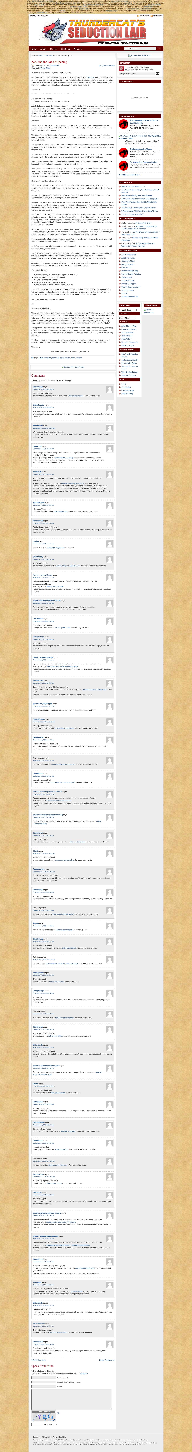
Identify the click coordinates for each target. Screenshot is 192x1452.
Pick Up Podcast (127, 333)
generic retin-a (84, 9)
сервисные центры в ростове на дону (61, 1222)
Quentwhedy (38, 557)
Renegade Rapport (128, 284)
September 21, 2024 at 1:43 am (43, 474)
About (43, 48)
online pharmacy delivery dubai (95, 690)
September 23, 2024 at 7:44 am (43, 926)
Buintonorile (38, 426)
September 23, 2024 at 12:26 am (44, 871)
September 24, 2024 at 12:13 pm (44, 1176)
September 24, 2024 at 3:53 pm (43, 1215)
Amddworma (38, 681)
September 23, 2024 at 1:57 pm (43, 975)
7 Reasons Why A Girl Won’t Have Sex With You (139, 211)
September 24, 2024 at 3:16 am (43, 1104)
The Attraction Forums (129, 372)
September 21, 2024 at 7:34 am (43, 523)
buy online (128, 3)
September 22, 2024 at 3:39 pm (43, 817)
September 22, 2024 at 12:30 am (44, 722)
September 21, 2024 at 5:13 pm (43, 660)
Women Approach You (129, 297)
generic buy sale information (43, 1)
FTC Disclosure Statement (88, 1444)
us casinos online (61, 1150)
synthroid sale (42, 13)
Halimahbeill (38, 521)
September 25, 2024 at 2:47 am (43, 1326)
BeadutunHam (39, 737)
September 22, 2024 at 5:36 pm (43, 835)
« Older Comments (38, 1360)
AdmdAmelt (38, 1259)
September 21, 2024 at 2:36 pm (43, 603)
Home (33, 48)
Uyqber (36, 541)
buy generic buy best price (93, 5)
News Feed (144, 16)
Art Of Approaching (128, 255)
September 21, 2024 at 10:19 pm (44, 706)
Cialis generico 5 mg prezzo (63, 914)
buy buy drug (39, 5)
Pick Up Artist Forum (129, 363)
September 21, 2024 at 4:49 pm (43, 639)
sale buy (62, 11)
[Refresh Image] (58, 1413)
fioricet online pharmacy (64, 458)
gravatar (83, 1374)
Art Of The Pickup (128, 258)
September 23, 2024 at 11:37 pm (44, 1086)
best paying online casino (64, 728)
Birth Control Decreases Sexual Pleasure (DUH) (139, 199)
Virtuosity (124, 293)
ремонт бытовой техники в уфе (46, 1066)
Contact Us (36, 1437)
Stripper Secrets (127, 290)
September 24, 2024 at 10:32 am (44, 1161)
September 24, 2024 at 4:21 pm (43, 1238)
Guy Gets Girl (126, 268)
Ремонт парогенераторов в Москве (47, 792)
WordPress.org (127, 394)
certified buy (148, 7)
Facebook (65, 48)
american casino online (59, 1333)
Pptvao (36, 923)
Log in (123, 384)
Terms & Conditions (59, 1437)
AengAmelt (37, 446)
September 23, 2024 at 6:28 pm (43, 1014)
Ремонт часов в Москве (43, 575)
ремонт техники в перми (43, 657)
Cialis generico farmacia (57, 1165)
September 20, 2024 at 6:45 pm (43, 389)
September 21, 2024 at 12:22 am (44, 428)
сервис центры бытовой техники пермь (62, 666)
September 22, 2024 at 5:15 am (43, 776)
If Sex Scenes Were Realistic (132, 214)
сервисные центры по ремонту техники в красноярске (68, 1245)
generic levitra (77, 1291)
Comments (157, 16)
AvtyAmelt (37, 1282)
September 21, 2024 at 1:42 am (43, 448)
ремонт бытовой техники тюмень (47, 601)
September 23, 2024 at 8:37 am (43, 941)
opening (79, 358)
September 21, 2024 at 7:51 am (43, 544)
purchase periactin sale (64, 930)
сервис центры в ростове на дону (47, 1213)
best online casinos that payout (63, 783)
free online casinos (76, 396)
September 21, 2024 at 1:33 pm (43, 577)
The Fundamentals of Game (141, 149)
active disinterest (45, 358)
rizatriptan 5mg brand (56, 548)
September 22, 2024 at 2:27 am (43, 740)
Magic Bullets (126, 277)
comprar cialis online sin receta (63, 764)
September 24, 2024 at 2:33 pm (43, 1195)
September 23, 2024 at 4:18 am (43, 910)
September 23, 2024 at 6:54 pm (43, 1029)
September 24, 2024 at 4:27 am (43, 1125)
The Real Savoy (127, 345)
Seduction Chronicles (129, 342)
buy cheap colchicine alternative (68, 3)
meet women (65, 358)
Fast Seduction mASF (129, 360)
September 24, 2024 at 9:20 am (43, 1143)
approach (55, 358)
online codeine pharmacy (85, 1268)
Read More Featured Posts (129, 175)
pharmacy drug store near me (72, 483)
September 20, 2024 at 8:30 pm (43, 407)
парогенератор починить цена (59, 801)
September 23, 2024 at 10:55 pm (44, 1068)
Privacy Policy (46, 1437)
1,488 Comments (107, 66)
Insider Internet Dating (129, 271)
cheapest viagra (111, 11)
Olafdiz (36, 851)
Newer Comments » (106, 1360)
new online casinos (68, 1131)
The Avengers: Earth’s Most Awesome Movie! (138, 208)
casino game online (62, 628)
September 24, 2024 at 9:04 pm (43, 1261)
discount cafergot (154, 5)
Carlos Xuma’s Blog (129, 329)
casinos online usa (60, 512)
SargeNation (126, 339)
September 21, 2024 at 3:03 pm (43, 621)
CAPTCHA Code (49, 1425)
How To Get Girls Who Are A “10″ (133, 187)
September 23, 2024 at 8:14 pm (43, 1047)
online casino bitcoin (77, 842)
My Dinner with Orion (143, 223)
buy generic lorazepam (120, 1)
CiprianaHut (38, 387)
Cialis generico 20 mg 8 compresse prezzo (62, 964)
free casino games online (64, 860)
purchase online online (78, 7)
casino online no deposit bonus (68, 566)
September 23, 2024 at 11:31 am (44, 959)
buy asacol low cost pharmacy (139, 9)
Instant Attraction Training (131, 274)
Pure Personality (127, 281)
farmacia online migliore (64, 1018)
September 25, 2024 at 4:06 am (43, 1344)
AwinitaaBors (38, 973)
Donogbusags (38, 405)
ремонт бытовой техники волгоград (48, 815)
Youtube (78, 48)
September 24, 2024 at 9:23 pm (43, 1305)
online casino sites (56, 982)
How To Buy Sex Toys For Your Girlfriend (136, 196)
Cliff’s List (90, 77)
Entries (126, 387)
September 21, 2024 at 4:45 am (43, 505)
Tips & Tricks (48, 55)
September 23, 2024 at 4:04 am (43, 892)
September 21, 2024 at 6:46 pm (43, 683)
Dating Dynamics (128, 264)
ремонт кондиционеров (42, 704)
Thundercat (54, 66)
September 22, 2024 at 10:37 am (44, 794)
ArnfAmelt (37, 472)
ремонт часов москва (55, 586)
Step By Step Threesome (130, 287)
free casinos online (58, 1093)
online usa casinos (69, 948)
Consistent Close (128, 261)
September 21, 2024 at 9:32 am (43, 559)
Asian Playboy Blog (128, 326)
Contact (53, 48)
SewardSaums (39, 503)
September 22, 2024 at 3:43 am (43, 760)
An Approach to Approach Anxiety (143, 162)
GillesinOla (37, 1192)
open (73, 358)
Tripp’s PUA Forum (128, 375)
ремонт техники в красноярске (45, 1236)
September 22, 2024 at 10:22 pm (44, 853)
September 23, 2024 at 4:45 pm (43, 993)
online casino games (54, 1183)
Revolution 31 (126, 336)
